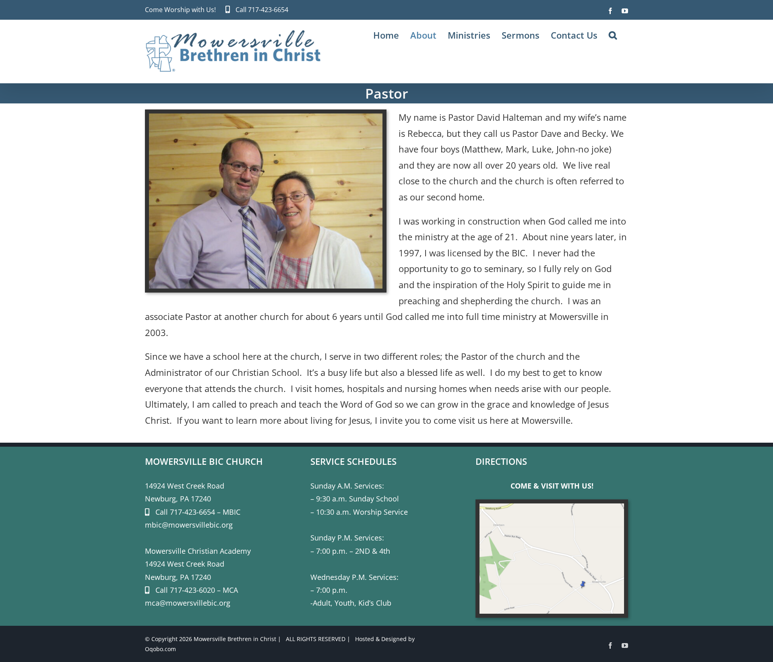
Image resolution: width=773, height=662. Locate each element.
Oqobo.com (160, 649)
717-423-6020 (192, 590)
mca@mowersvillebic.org (187, 603)
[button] (613, 35)
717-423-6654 (268, 9)
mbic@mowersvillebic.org (189, 525)
